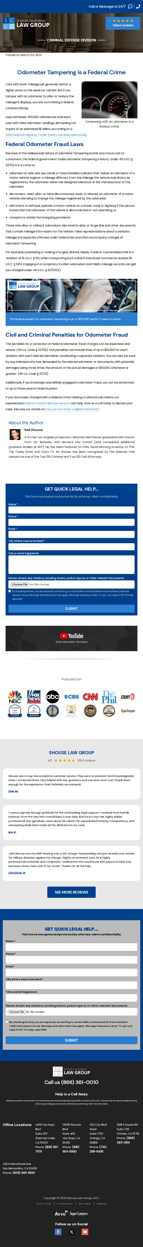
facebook (58, 1231)
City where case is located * (26, 541)
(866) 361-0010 (80, 1082)
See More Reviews (71, 892)
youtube (85, 1231)
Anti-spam (85, 1203)
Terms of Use (44, 1203)
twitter (71, 1231)
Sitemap (102, 1203)
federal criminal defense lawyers (47, 403)
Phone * (13, 516)
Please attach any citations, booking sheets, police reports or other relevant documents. (66, 578)
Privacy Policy (65, 1203)
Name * (13, 504)
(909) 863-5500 (23, 1173)
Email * (12, 529)
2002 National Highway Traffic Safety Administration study (46, 135)
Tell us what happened (23, 553)
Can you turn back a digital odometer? (72, 409)
